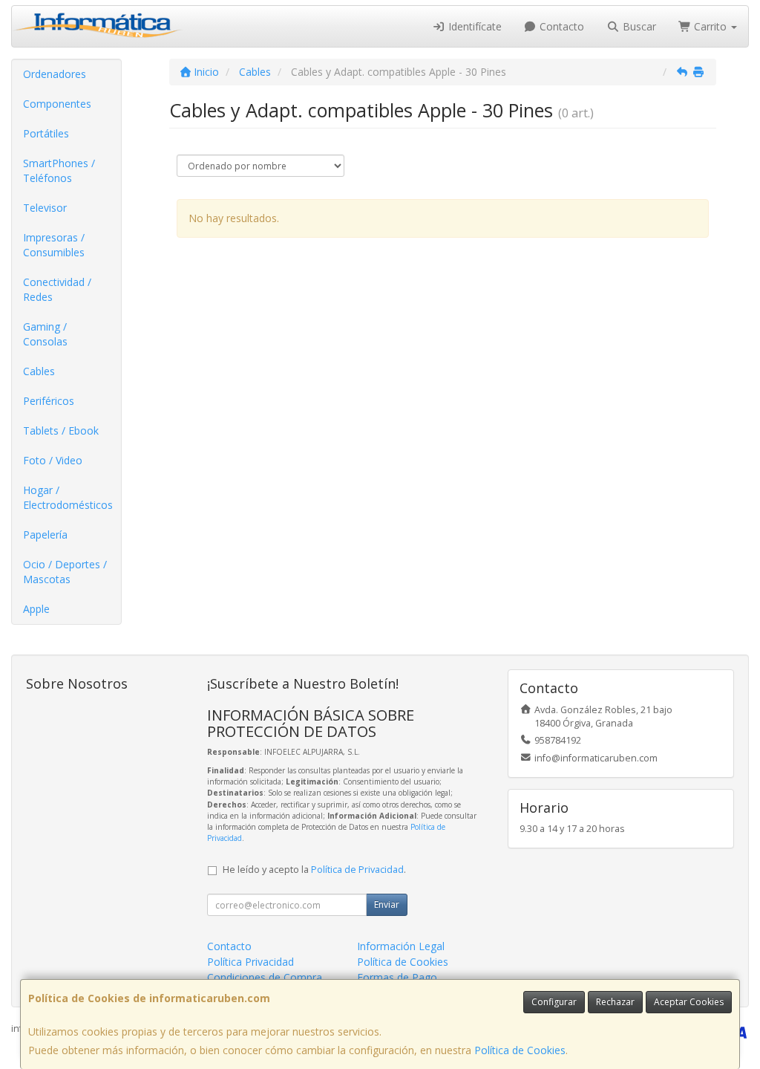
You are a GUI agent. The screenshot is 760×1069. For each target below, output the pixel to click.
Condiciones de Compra (264, 977)
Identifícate (473, 26)
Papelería (45, 534)
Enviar (386, 904)
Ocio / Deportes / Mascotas (65, 571)
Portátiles (46, 133)
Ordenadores (54, 74)
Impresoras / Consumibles (54, 244)
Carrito (710, 26)
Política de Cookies (520, 1050)
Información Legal (401, 946)
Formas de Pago (397, 977)
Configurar (554, 1001)
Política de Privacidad (357, 869)
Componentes (57, 104)
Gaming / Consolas (45, 333)
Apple (36, 609)
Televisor (45, 208)
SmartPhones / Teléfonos (59, 170)
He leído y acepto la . (314, 869)
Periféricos (48, 401)
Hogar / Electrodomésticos (68, 497)
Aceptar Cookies (689, 1001)
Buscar (638, 26)
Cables (39, 371)
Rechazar (615, 1001)
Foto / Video (52, 460)
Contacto (560, 26)
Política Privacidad (250, 962)
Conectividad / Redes (57, 289)
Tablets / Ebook (61, 430)
